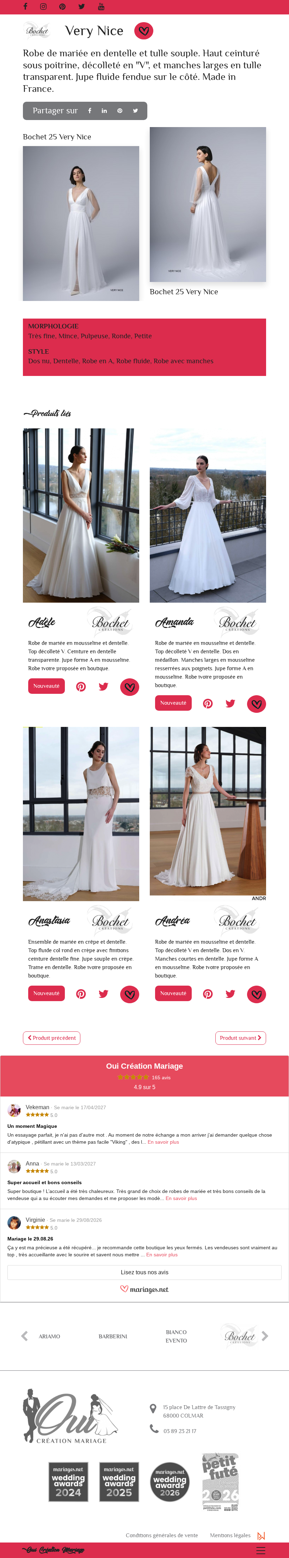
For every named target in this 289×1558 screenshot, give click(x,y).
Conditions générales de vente (162, 1535)
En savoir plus (163, 1142)
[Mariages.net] (144, 1292)
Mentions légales (230, 1535)
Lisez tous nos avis (144, 1272)
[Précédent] (24, 1336)
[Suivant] (265, 1336)
